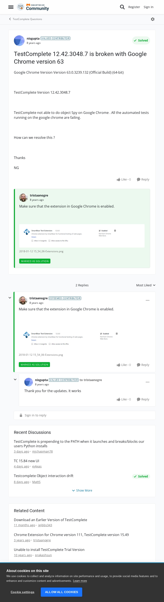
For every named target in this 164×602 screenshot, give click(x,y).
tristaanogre (39, 195)
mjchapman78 (42, 451)
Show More (84, 490)
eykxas (37, 466)
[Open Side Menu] (11, 7)
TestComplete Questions (27, 19)
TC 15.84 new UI (26, 461)
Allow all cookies (61, 592)
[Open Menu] (153, 19)
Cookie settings (22, 592)
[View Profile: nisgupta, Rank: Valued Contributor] (19, 40)
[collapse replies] (9, 297)
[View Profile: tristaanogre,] (23, 197)
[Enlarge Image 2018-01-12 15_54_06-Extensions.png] (82, 236)
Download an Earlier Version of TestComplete (50, 520)
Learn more (80, 580)
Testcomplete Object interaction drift (43, 476)
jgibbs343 (45, 525)
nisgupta (33, 38)
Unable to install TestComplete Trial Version (49, 550)
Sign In (149, 7)
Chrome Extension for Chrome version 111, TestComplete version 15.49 (71, 535)
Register (134, 7)
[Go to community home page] (33, 7)
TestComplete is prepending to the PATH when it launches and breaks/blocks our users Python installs (79, 443)
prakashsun (43, 555)
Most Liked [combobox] (146, 285)
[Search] (122, 7)
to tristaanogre (91, 380)
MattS (36, 482)
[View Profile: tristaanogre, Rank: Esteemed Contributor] (23, 300)
